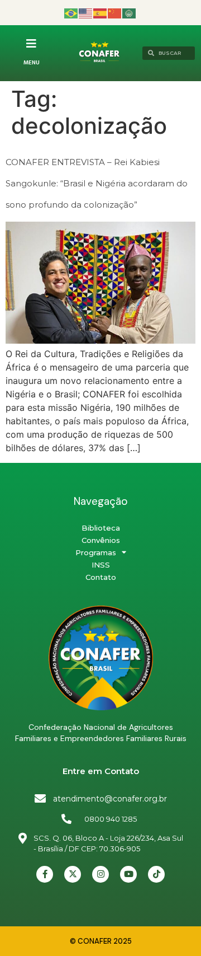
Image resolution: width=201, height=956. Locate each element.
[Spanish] (100, 12)
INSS (101, 564)
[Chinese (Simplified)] (115, 12)
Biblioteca (101, 527)
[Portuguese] (71, 12)
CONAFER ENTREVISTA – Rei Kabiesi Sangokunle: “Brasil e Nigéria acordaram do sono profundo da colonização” (97, 183)
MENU (31, 63)
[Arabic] (129, 12)
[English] (86, 12)
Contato (100, 577)
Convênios (101, 540)
